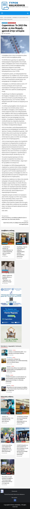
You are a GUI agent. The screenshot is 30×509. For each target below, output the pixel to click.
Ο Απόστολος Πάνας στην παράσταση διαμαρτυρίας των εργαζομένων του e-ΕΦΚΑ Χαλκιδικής (16, 369)
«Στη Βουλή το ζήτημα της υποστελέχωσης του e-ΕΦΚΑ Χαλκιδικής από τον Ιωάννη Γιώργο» (17, 360)
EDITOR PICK (4, 22)
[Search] (28, 13)
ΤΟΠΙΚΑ (10, 243)
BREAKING (10, 350)
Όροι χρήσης (14, 497)
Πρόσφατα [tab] (4, 346)
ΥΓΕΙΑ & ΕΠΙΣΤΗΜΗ (11, 22)
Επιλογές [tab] (18, 346)
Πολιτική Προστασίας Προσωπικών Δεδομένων (14, 494)
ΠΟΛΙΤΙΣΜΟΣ (5, 271)
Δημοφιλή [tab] (11, 346)
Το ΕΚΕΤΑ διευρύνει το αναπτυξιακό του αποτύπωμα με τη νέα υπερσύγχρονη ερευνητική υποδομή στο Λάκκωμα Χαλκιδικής (22, 449)
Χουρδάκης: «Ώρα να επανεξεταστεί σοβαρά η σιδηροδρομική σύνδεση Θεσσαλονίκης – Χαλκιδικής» (22, 251)
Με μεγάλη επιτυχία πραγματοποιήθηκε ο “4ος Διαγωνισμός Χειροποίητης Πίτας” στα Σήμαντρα (17, 388)
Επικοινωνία (14, 491)
